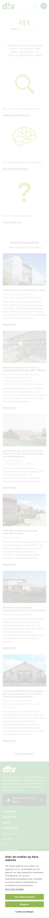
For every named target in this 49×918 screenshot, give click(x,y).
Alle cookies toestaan (24, 897)
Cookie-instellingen (24, 912)
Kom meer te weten (14, 889)
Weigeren (24, 904)
